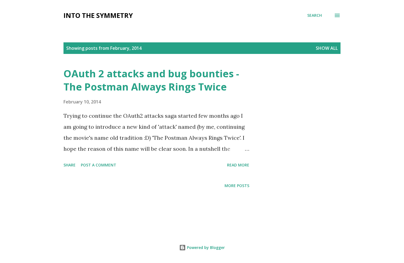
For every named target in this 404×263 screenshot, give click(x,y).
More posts (237, 185)
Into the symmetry (98, 15)
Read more (238, 165)
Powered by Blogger (205, 247)
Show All (327, 48)
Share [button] (69, 165)
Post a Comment (98, 165)
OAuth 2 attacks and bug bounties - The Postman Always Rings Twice (151, 80)
